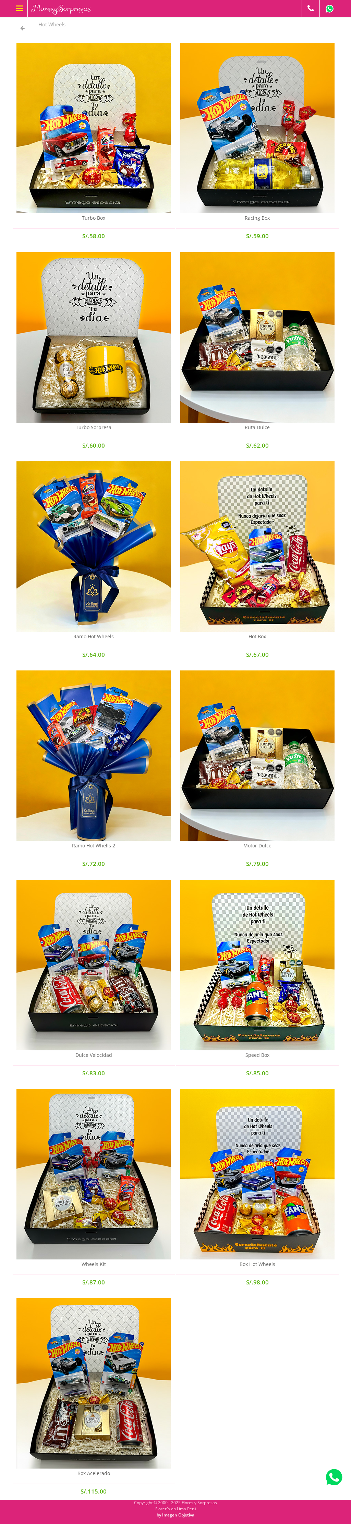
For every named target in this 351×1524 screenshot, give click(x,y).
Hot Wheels (51, 24)
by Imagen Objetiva (175, 1515)
